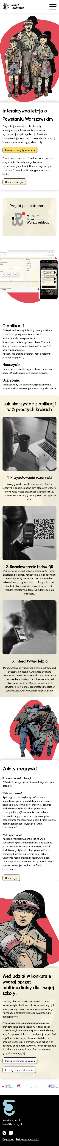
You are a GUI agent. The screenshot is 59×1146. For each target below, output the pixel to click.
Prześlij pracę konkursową (19, 1069)
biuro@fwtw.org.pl (12, 1124)
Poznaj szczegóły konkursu (20, 150)
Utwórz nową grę (14, 181)
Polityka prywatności (27, 1139)
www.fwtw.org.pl (11, 1120)
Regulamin (8, 1139)
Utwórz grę (11, 877)
